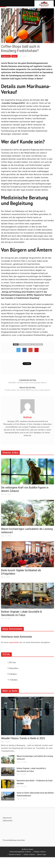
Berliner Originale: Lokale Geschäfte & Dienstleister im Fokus (21, 613)
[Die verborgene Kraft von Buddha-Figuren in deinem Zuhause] (27, 471)
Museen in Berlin (15, 854)
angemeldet (14, 642)
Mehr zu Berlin (9, 690)
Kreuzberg (38, 344)
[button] (10, 3)
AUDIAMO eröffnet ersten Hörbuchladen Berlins (27, 382)
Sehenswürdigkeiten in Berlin (20, 852)
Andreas (27, 417)
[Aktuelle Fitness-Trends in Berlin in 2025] (27, 716)
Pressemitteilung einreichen (14, 840)
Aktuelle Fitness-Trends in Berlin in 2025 (23, 738)
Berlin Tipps (42, 854)
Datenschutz (7, 820)
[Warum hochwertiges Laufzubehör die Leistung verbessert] (27, 512)
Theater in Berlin (40, 852)
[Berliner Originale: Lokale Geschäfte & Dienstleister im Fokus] (27, 595)
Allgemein (6, 56)
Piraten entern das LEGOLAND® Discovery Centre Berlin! (27, 390)
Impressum (7, 817)
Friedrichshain (25, 344)
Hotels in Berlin (29, 854)
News (14, 56)
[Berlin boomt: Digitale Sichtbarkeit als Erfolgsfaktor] (27, 554)
